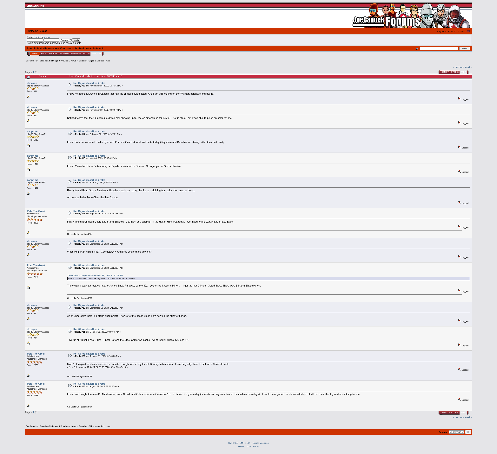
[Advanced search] (416, 48)
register (47, 37)
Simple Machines (261, 443)
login (37, 37)
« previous (458, 67)
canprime (32, 131)
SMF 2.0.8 (233, 443)
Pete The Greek (36, 211)
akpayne (32, 83)
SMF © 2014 (246, 443)
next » (468, 67)
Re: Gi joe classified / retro (89, 83)
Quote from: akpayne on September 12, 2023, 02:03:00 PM (95, 275)
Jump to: (443, 432)
